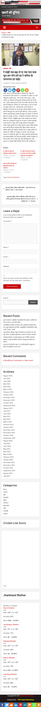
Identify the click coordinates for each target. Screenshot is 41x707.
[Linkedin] (14, 90)
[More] (27, 90)
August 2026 (7, 376)
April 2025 (6, 419)
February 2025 (8, 425)
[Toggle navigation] (4, 27)
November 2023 (9, 465)
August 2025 (7, 408)
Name (6, 247)
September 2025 (9, 406)
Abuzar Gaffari (21, 83)
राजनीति (5, 511)
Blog (4, 489)
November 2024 (9, 433)
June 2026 (7, 381)
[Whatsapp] (22, 90)
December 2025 (9, 397)
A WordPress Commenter (12, 360)
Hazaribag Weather (10, 674)
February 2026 (8, 392)
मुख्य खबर (6, 506)
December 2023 (9, 462)
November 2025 (9, 400)
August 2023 (7, 473)
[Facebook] (5, 90)
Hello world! (29, 360)
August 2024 (7, 441)
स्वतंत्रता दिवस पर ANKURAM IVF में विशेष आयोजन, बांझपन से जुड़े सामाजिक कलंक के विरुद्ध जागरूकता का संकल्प (19, 339)
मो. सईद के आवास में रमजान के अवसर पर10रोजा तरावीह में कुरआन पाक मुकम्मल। (28, 153)
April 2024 (6, 452)
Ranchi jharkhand (13, 177)
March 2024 (7, 454)
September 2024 (9, 438)
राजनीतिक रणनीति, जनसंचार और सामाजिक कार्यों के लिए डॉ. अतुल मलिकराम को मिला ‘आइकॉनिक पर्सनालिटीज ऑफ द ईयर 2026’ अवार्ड (20, 327)
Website (6, 266)
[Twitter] (10, 90)
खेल (4, 495)
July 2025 (6, 411)
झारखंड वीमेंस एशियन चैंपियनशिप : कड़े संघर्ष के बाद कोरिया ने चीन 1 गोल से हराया (20, 189)
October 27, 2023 (9, 83)
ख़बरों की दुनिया (11, 12)
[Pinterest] (18, 90)
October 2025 (8, 403)
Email (5, 257)
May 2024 (6, 449)
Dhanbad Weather (9, 641)
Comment (7, 221)
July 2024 (6, 444)
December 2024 (9, 430)
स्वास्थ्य (5, 514)
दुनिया (5, 500)
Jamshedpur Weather (11, 625)
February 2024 (8, 457)
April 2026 (6, 387)
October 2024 (8, 435)
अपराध (5, 492)
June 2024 (7, 446)
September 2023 (9, 471)
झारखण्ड (5, 68)
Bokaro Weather (9, 658)
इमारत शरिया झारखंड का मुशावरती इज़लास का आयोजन (10, 166)
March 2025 (7, 422)
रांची (10, 68)
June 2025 (7, 414)
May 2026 (6, 384)
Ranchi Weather (9, 608)
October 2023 (8, 468)
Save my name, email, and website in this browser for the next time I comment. (18, 279)
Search (5, 298)
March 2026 (7, 389)
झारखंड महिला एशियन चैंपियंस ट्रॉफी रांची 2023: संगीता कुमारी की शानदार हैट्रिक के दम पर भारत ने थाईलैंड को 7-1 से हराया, (21, 199)
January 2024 (8, 460)
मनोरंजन (5, 503)
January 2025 (8, 427)
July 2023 (6, 476)
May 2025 (6, 416)
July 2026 (6, 379)
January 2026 (8, 395)
